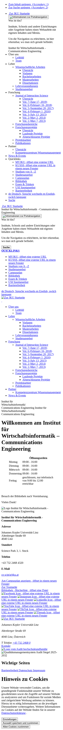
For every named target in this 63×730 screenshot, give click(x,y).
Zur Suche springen (28, 7)
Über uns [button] (13, 306)
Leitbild (19, 309)
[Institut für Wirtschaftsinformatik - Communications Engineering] (1, 300)
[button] (13, 54)
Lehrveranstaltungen (26, 335)
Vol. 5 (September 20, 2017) (38, 354)
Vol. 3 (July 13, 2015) (34, 360)
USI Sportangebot (25, 187)
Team (18, 313)
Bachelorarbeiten (31, 325)
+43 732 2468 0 (21, 642)
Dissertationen (30, 332)
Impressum (39, 670)
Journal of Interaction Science (31, 344)
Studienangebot (24, 174)
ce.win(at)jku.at (10, 574)
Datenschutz (26, 670)
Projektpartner (23, 382)
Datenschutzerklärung (13, 713)
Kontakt (5, 645)
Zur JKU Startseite (19, 13)
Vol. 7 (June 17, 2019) (34, 347)
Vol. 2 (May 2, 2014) (34, 363)
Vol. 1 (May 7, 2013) (34, 366)
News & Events (17, 395)
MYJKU (34, 162)
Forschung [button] (14, 341)
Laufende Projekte (32, 376)
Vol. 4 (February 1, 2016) (36, 357)
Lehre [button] (11, 316)
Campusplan (22, 177)
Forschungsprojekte (26, 373)
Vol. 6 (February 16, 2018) (37, 351)
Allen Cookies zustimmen (16, 726)
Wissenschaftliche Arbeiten (30, 319)
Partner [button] (12, 389)
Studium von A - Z (25, 171)
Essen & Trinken (24, 184)
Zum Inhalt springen (28, 4)
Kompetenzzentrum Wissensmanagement (38, 392)
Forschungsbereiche (26, 370)
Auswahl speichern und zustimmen (20, 723)
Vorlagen (27, 322)
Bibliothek (21, 181)
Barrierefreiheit (23, 190)
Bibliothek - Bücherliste (24, 590)
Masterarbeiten (30, 328)
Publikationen (23, 385)
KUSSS (35, 167)
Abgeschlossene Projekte (36, 379)
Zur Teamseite (9, 587)
